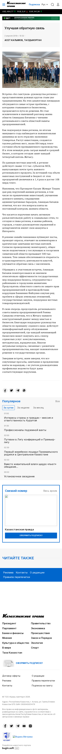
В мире (6, 647)
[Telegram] (17, 390)
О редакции (37, 572)
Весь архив (50, 490)
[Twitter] (11, 390)
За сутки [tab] (8, 407)
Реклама (8, 572)
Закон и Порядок (41, 637)
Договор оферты (11, 676)
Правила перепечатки (16, 577)
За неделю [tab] (23, 407)
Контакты (22, 572)
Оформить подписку (31, 535)
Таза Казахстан (12, 652)
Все (57, 401)
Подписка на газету (42, 685)
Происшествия (40, 633)
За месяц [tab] (38, 407)
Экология (37, 642)
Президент (9, 623)
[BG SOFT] (16, 747)
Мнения (7, 637)
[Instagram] (30, 726)
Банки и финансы (12, 633)
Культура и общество (15, 642)
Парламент (9, 628)
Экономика (38, 628)
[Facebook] (5, 390)
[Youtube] (24, 726)
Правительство (41, 623)
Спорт (35, 647)
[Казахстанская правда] (16, 4)
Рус (43, 4)
